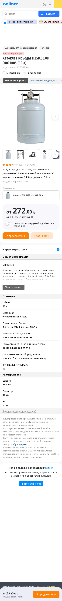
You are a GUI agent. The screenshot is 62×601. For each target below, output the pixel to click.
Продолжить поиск (31, 483)
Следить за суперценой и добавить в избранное (34, 224)
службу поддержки (18, 444)
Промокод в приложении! (20, 21)
